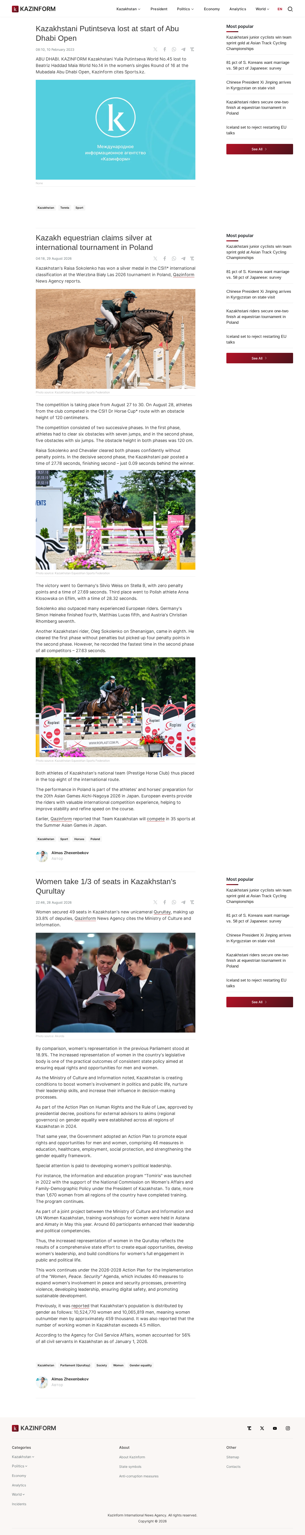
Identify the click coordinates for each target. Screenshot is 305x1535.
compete (156, 818)
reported (80, 1305)
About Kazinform (132, 1457)
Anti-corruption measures (138, 1476)
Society (102, 1365)
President (159, 9)
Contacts (233, 1466)
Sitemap (232, 1457)
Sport (79, 207)
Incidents (19, 1504)
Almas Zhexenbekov (70, 853)
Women (118, 1365)
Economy (212, 9)
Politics (18, 1466)
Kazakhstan (46, 207)
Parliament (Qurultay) (75, 1365)
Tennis (64, 207)
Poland (95, 839)
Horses (79, 839)
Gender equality (141, 1365)
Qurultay (162, 911)
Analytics (237, 9)
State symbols (130, 1466)
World (17, 1494)
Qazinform (183, 274)
